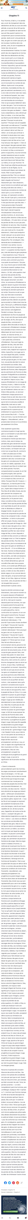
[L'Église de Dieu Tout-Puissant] (14, 8)
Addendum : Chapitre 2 (13, 1192)
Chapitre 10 (11, 1190)
